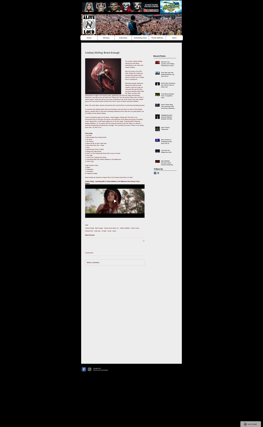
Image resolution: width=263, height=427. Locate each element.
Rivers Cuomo (135, 228)
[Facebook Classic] (155, 173)
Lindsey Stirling (89, 228)
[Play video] (115, 201)
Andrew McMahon (125, 228)
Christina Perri (89, 231)
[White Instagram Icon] (89, 369)
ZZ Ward (104, 231)
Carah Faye (97, 231)
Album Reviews (90, 235)
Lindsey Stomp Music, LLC (111, 228)
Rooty (114, 231)
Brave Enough (99, 228)
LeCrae (109, 231)
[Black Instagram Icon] (158, 173)
